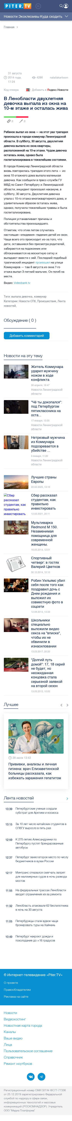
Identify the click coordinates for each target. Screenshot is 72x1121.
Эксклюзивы (28, 16)
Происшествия (46, 301)
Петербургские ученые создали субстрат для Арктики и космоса (37, 810)
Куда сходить (51, 16)
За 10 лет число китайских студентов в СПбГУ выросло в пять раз (41, 826)
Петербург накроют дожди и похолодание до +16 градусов (35, 938)
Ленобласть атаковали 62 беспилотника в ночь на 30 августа (42, 907)
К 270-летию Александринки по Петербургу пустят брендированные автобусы (39, 843)
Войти (66, 6)
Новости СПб (27, 301)
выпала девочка (21, 296)
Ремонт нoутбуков (18, 1064)
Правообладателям (17, 989)
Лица (8, 1045)
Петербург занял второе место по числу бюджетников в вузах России (42, 859)
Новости (11, 16)
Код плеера (11, 90)
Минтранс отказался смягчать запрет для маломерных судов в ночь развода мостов (41, 877)
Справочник (13, 1057)
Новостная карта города (23, 1026)
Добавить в (50, 90)
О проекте (11, 982)
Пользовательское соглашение (28, 1051)
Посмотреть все (20, 325)
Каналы (10, 1032)
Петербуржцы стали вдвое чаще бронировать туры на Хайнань (37, 923)
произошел (43, 262)
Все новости (66, 798)
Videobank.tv (22, 283)
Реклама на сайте (16, 996)
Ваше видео (13, 1038)
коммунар (40, 296)
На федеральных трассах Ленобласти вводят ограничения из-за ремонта (41, 892)
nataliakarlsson (59, 77)
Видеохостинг (15, 1019)
